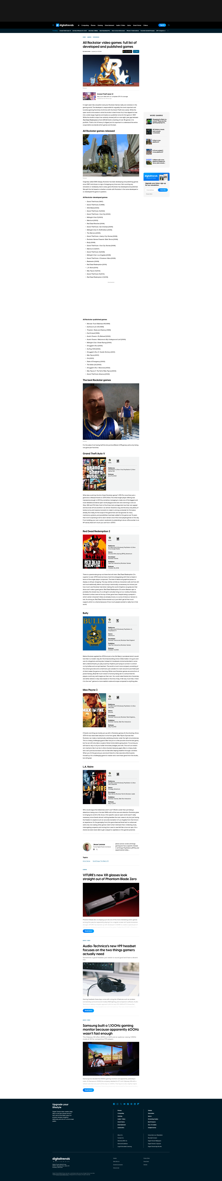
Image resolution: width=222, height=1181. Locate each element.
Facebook (114, 1104)
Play (94, 552)
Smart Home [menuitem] (137, 25)
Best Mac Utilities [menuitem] (93, 31)
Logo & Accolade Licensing (125, 1146)
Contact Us (121, 1138)
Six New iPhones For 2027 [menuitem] (79, 31)
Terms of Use (116, 1167)
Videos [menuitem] (145, 25)
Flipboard (138, 1104)
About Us (120, 1135)
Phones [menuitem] (93, 25)
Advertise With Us (122, 1140)
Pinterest (131, 1104)
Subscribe (163, 190)
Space (150, 1116)
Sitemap (145, 1164)
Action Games (86, 861)
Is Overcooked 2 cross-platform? (158, 151)
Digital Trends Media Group (62, 1174)
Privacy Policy (149, 193)
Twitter (121, 1104)
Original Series (152, 1128)
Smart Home (121, 1122)
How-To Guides (152, 1125)
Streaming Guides (153, 1119)
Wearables (151, 1113)
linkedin (94, 849)
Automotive (121, 1128)
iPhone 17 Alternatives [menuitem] (133, 31)
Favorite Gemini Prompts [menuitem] (148, 31)
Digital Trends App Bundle (155, 1146)
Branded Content (152, 1138)
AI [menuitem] (78, 25)
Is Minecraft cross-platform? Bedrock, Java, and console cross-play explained (159, 162)
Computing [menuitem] (85, 25)
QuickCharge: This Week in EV (101, 861)
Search (169, 25)
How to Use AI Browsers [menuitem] (118, 31)
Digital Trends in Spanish (154, 1143)
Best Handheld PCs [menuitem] (105, 31)
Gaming (120, 1116)
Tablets (150, 1110)
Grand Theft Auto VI (105, 94)
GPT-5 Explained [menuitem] (161, 31)
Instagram (117, 1104)
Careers (115, 1158)
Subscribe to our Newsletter (155, 1135)
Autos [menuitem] (129, 25)
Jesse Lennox (87, 51)
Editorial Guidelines (123, 1143)
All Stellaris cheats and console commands (158, 131)
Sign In (162, 25)
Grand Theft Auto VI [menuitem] (65, 31)
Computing (121, 1113)
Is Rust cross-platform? (157, 141)
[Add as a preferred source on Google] (127, 51)
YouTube (124, 1104)
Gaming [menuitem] (100, 25)
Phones (120, 1110)
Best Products (152, 1122)
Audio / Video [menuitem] (120, 25)
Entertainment (122, 1125)
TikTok (128, 1104)
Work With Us (116, 1161)
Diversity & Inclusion (118, 1164)
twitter (97, 849)
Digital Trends (61, 27)
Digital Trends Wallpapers (154, 1140)
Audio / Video (121, 1119)
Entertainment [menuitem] (109, 25)
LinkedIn (135, 1104)
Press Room (146, 1161)
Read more (88, 931)
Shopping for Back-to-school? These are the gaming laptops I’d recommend (160, 121)
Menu (53, 25)
